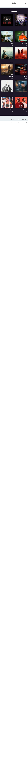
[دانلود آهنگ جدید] (14, 3)
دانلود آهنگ (20, 117)
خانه (25, 117)
